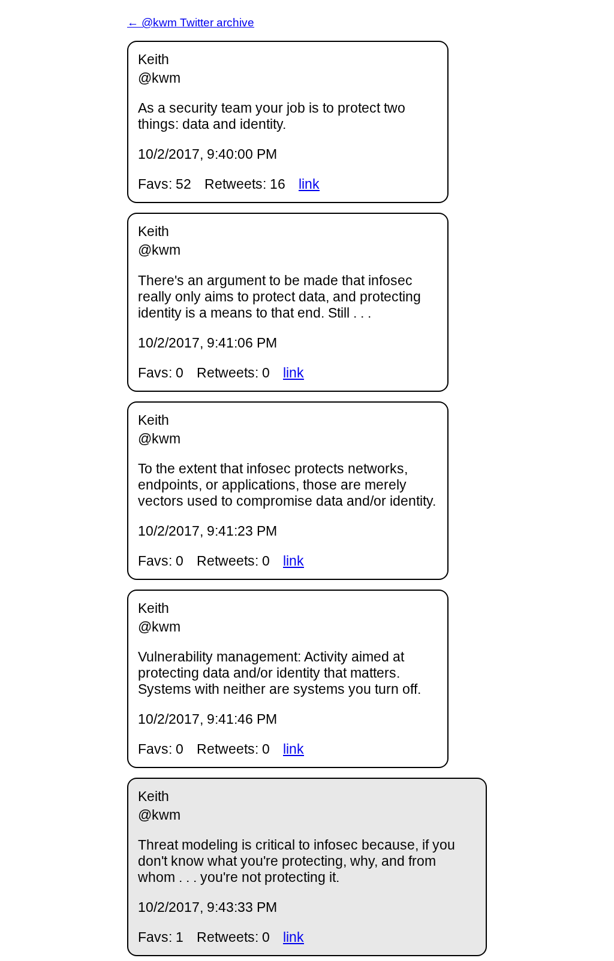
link (309, 184)
